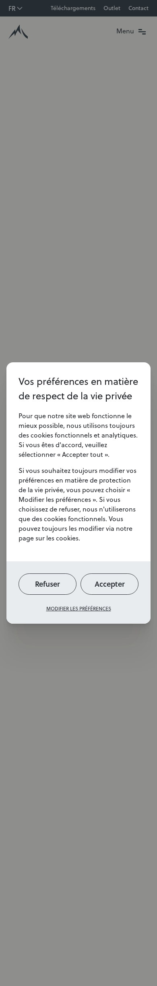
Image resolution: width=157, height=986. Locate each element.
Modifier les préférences (78, 608)
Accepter (110, 584)
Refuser (47, 584)
